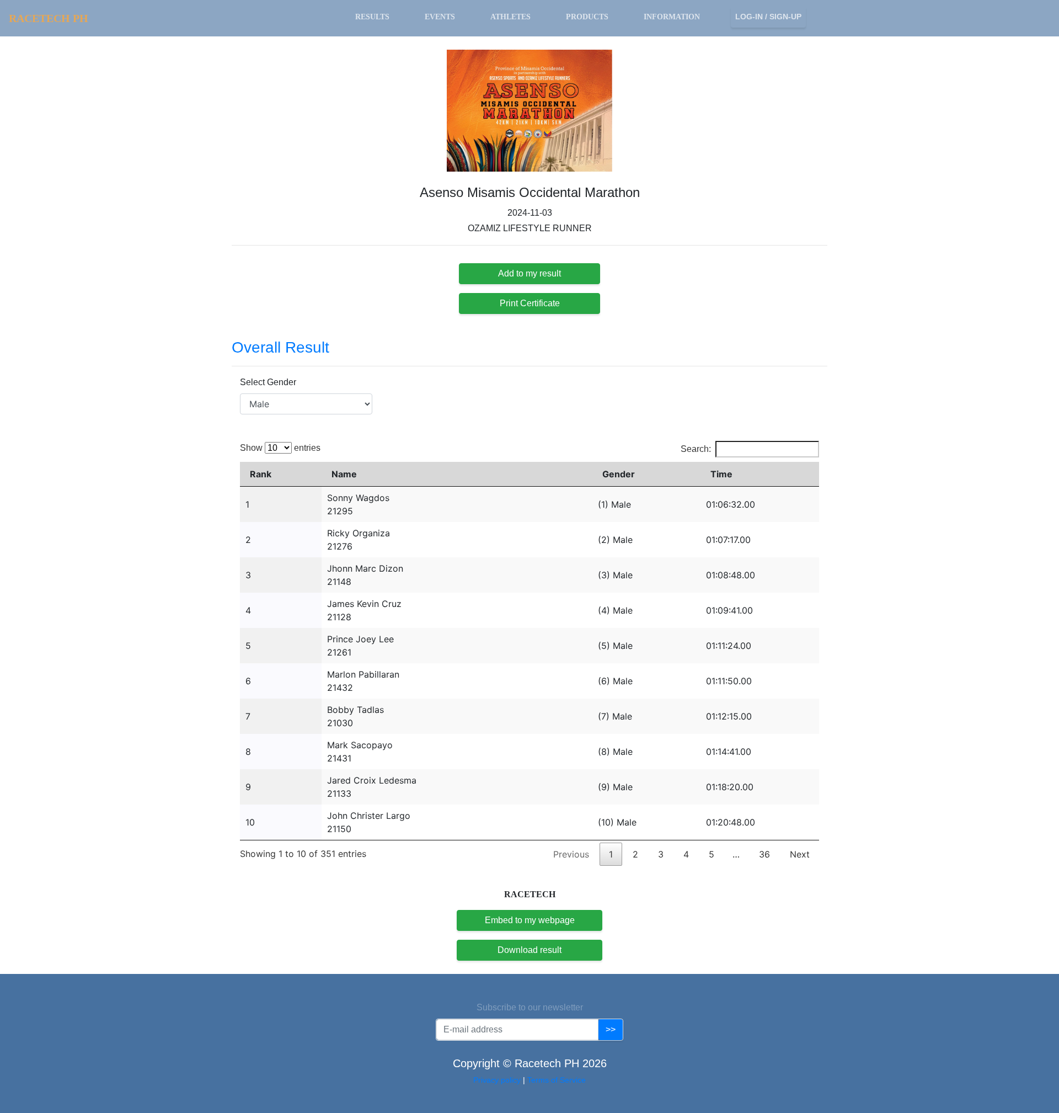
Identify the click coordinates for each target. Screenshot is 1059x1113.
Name (344, 474)
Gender (618, 474)
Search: (696, 449)
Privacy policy (498, 1079)
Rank (260, 474)
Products (587, 16)
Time (721, 474)
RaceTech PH (48, 18)
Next (800, 854)
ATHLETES (510, 16)
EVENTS (440, 16)
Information (672, 16)
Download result (529, 950)
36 (764, 854)
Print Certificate (530, 303)
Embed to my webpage (530, 920)
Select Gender (268, 382)
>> (611, 1029)
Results (372, 16)
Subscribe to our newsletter (530, 1007)
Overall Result (280, 347)
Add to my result (529, 273)
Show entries (280, 447)
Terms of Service (556, 1079)
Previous (571, 854)
